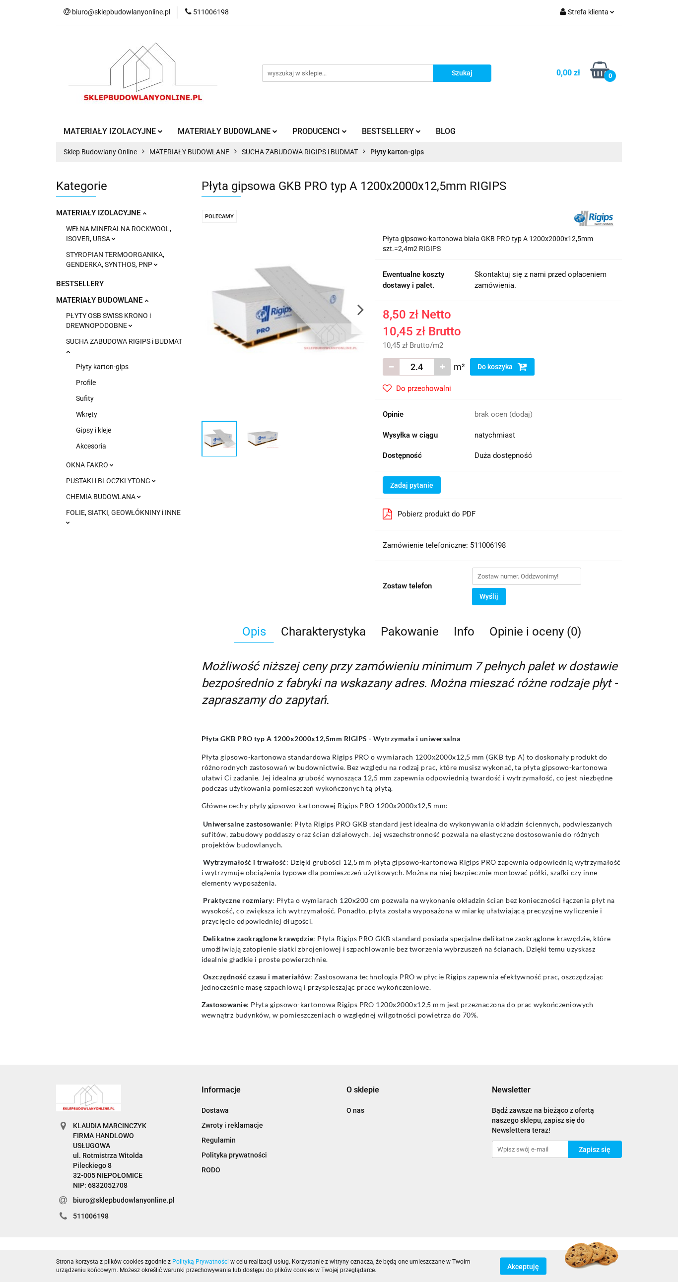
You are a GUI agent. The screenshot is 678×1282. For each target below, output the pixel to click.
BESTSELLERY (80, 283)
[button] (221, 1090)
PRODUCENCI (317, 131)
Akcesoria (91, 446)
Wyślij (488, 596)
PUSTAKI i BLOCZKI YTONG (109, 481)
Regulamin (219, 1140)
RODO (211, 1170)
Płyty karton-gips (102, 367)
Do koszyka (495, 367)
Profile (86, 382)
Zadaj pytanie (411, 485)
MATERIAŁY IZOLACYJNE (99, 212)
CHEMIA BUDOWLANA (101, 497)
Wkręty (86, 414)
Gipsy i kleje (93, 430)
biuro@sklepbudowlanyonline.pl (124, 1200)
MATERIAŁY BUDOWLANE (100, 300)
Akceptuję (523, 1266)
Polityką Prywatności (200, 1261)
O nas (355, 1110)
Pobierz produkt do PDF (436, 514)
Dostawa (215, 1110)
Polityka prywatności (234, 1155)
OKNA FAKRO (88, 465)
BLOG (446, 131)
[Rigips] (593, 218)
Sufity (85, 398)
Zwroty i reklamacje (232, 1125)
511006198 (91, 1216)
